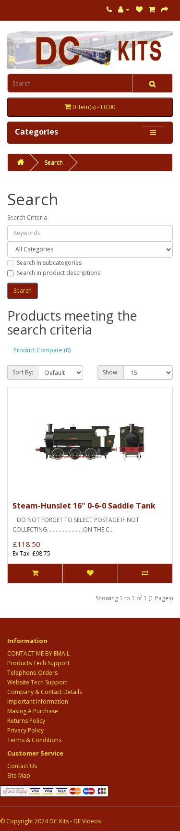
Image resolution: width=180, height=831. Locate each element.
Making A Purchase (32, 711)
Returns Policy (26, 721)
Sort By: (22, 372)
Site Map (18, 775)
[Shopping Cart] (152, 9)
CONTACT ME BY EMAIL (38, 653)
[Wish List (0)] (139, 9)
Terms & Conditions (34, 740)
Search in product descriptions (58, 273)
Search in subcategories (49, 263)
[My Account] (124, 9)
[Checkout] (164, 9)
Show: (111, 372)
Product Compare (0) (42, 350)
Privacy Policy (25, 730)
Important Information (37, 701)
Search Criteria (27, 217)
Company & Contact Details (44, 692)
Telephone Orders (32, 673)
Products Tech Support (38, 663)
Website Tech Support (37, 682)
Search (54, 162)
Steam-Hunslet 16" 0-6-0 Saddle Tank (84, 505)
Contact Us (22, 766)
